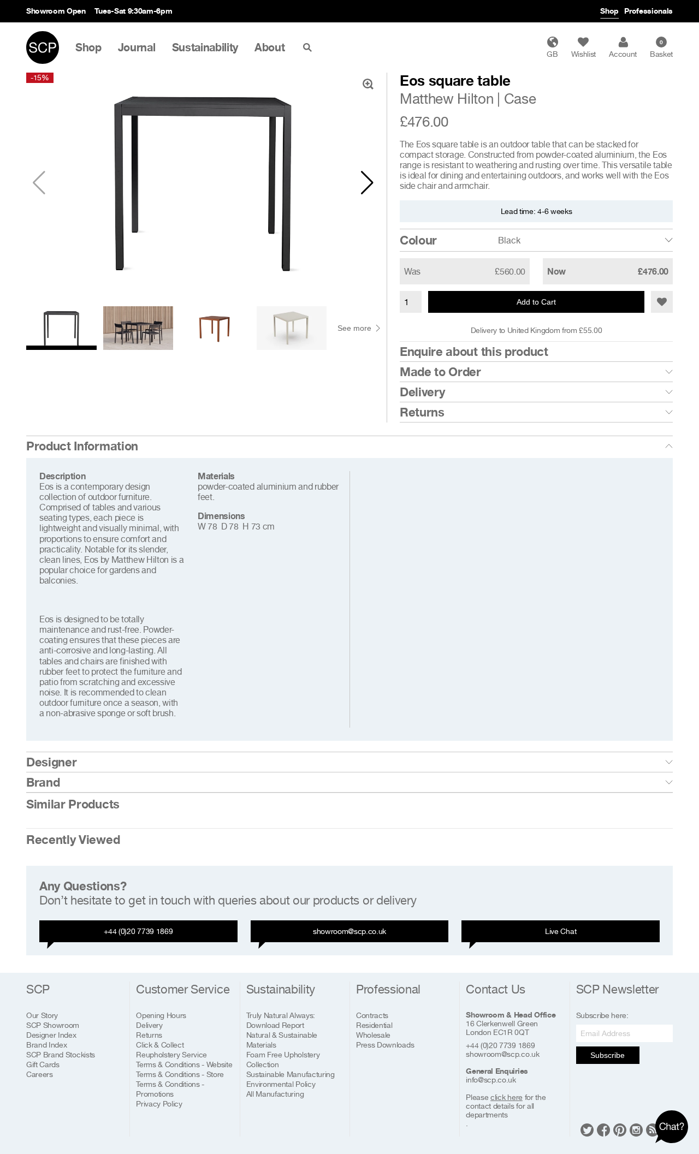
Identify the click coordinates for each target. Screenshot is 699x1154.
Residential (374, 1025)
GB (552, 53)
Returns (422, 412)
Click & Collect (159, 1044)
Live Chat (560, 931)
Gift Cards (43, 1064)
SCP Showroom (52, 1025)
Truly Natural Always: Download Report (280, 1020)
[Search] (309, 47)
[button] (367, 183)
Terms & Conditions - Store (180, 1074)
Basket (661, 48)
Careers (39, 1074)
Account (623, 53)
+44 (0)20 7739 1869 (138, 931)
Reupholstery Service (171, 1054)
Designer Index (51, 1034)
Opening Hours (161, 1015)
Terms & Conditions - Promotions (170, 1088)
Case (520, 98)
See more (354, 328)
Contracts (372, 1015)
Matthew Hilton (447, 98)
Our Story (42, 1015)
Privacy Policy (159, 1103)
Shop (609, 10)
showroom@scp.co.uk (349, 931)
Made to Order (440, 372)
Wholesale (373, 1034)
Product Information (82, 446)
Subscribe (607, 1055)
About (269, 47)
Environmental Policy (281, 1083)
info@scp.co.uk (491, 1079)
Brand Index (46, 1044)
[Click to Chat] (671, 1126)
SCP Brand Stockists (60, 1054)
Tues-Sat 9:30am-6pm (133, 10)
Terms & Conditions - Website (184, 1064)
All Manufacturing (275, 1093)
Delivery (422, 392)
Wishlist (583, 53)
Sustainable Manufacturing (290, 1074)
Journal (137, 47)
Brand (43, 782)
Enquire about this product (474, 351)
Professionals (648, 10)
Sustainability (205, 47)
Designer (51, 762)
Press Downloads (385, 1044)
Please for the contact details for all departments (506, 1106)
